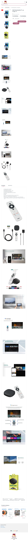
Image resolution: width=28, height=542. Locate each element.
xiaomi (18, 500)
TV (14, 500)
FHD (21, 499)
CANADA (19, 499)
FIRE (22, 499)
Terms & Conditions (3, 527)
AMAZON (16, 499)
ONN (6, 500)
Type (13, 18)
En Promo (15, 9)
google (24, 499)
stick (10, 500)
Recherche (25, 4)
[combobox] (12, 4)
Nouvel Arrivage (7, 7)
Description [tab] (3, 185)
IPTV (4, 500)
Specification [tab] (10, 185)
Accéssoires (3, 508)
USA (15, 500)
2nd (13, 499)
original (8, 500)
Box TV (13, 9)
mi (5, 500)
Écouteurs (22, 508)
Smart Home (20, 9)
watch (17, 500)
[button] (10, 9)
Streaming (12, 500)
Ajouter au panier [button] (12, 516)
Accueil (2, 7)
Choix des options (6, 516)
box (17, 499)
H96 (3, 500)
